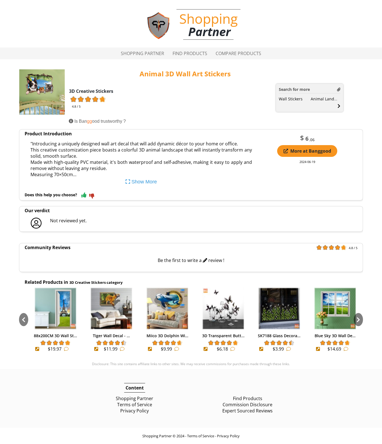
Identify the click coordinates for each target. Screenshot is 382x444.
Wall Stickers (291, 98)
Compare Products (238, 53)
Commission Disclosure (247, 405)
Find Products (190, 53)
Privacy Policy (134, 411)
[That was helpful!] (83, 195)
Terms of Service (134, 405)
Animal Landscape (328, 98)
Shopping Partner (142, 53)
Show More (143, 182)
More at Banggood (310, 151)
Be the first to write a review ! (191, 260)
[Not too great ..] (91, 196)
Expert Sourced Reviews (247, 411)
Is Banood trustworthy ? (99, 121)
